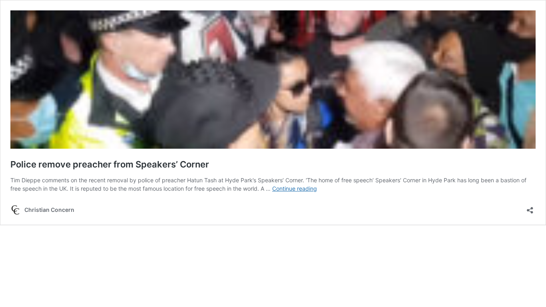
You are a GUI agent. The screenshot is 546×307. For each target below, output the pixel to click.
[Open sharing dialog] (530, 207)
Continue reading (294, 188)
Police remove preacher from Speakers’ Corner (109, 164)
